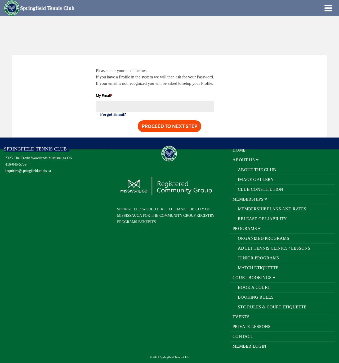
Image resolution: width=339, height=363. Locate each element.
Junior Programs (258, 258)
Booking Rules (256, 297)
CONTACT (243, 336)
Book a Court (254, 287)
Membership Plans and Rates (272, 209)
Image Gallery (256, 179)
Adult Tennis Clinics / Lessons (274, 248)
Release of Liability (262, 218)
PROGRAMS (245, 228)
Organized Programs (263, 238)
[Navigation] (328, 8)
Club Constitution (260, 189)
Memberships (248, 199)
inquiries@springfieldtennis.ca (28, 171)
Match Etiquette (258, 267)
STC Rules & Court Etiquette (272, 307)
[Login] (319, 8)
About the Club (257, 169)
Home (239, 150)
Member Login (249, 346)
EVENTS (241, 317)
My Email (104, 95)
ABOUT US (244, 160)
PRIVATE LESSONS (251, 326)
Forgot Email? (113, 114)
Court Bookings (253, 277)
